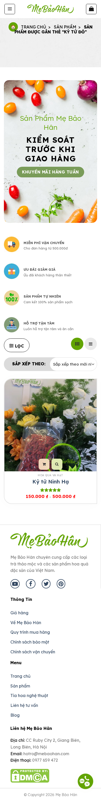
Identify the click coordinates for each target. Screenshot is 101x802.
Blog (15, 715)
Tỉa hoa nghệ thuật (29, 695)
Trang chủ (33, 26)
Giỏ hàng (19, 612)
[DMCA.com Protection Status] (29, 772)
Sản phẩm (65, 26)
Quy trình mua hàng (30, 632)
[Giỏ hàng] (91, 9)
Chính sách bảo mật (29, 642)
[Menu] (9, 9)
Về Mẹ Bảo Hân (25, 622)
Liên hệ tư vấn (24, 705)
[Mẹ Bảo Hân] (50, 9)
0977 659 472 (45, 760)
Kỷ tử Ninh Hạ (50, 481)
